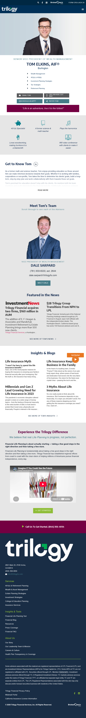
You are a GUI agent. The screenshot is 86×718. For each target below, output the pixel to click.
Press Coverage (11, 628)
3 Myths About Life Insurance (59, 388)
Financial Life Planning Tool (16, 616)
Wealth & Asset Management (16, 590)
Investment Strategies (13, 597)
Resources (9, 624)
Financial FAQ (10, 632)
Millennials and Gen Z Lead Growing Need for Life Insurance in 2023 (20, 390)
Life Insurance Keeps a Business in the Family (61, 363)
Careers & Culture (12, 650)
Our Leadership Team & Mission (17, 646)
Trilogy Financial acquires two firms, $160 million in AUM (22, 311)
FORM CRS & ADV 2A (76, 2)
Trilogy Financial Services (15, 332)
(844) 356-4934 (56, 526)
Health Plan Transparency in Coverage (20, 654)
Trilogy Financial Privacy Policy (17, 691)
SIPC (66, 672)
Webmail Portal (11, 695)
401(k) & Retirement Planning (16, 586)
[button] (38, 2)
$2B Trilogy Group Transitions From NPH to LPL (63, 307)
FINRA (61, 672)
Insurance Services (12, 605)
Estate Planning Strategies (15, 593)
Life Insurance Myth (18, 361)
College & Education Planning (16, 601)
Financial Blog (10, 620)
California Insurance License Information (21, 699)
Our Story (9, 643)
